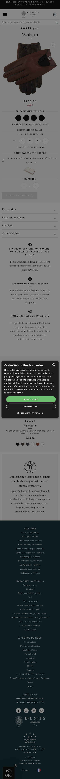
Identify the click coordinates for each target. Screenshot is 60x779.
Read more (18, 392)
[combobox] (53, 364)
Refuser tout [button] (31, 406)
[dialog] (30, 389)
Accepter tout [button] (31, 399)
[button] (30, 413)
